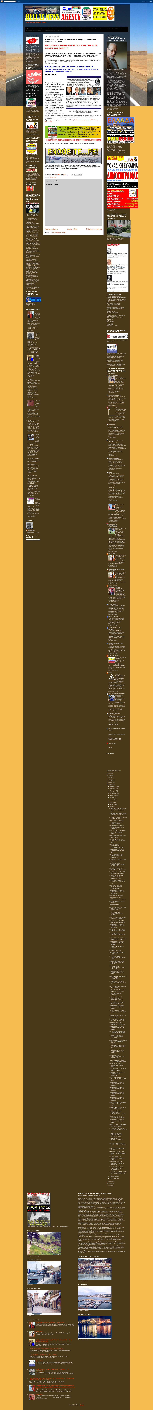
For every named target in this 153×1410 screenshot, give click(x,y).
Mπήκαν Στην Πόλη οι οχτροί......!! (114, 714)
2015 (109, 782)
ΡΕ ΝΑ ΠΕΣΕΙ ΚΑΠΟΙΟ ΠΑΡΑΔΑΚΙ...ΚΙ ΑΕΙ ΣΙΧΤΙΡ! (117, 1023)
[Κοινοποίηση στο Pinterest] (81, 175)
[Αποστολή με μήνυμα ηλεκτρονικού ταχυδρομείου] (75, 175)
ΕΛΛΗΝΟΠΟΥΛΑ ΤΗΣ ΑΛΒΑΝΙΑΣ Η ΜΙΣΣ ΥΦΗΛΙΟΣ (43, 1354)
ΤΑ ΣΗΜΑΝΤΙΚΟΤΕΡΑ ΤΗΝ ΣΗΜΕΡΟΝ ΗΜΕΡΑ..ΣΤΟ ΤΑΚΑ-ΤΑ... (116, 943)
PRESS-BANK (112, 553)
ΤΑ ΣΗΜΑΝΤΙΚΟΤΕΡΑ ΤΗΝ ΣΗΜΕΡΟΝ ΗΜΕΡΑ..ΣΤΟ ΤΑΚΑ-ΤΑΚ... (116, 892)
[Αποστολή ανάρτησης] (71, 174)
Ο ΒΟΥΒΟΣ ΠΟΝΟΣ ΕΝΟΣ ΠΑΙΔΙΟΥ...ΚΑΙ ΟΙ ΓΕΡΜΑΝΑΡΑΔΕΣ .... (33, 460)
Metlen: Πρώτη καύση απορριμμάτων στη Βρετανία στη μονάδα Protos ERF (116, 475)
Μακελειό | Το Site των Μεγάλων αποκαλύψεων (115, 738)
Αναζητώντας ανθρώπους (113, 313)
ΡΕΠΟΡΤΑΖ (53, 177)
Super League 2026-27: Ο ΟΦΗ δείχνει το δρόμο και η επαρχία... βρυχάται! (116, 427)
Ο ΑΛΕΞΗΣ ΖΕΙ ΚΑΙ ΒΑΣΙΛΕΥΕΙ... (33, 421)
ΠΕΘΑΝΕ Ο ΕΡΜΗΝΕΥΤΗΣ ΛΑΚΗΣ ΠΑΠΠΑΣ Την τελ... (117, 921)
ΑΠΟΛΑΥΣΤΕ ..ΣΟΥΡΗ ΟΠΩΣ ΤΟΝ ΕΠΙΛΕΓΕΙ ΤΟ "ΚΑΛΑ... (117, 930)
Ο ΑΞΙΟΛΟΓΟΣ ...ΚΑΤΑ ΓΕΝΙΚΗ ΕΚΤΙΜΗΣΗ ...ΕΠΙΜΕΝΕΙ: (117, 872)
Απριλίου (112, 804)
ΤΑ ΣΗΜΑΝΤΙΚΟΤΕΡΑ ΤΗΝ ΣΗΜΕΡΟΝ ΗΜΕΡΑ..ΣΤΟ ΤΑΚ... (116, 851)
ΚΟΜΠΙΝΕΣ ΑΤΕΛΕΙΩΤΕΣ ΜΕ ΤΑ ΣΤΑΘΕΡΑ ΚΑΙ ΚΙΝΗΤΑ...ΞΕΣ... (118, 977)
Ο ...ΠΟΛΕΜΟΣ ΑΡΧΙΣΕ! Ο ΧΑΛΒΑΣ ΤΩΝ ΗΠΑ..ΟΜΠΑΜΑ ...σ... (118, 1130)
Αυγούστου (113, 795)
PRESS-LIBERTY (113, 616)
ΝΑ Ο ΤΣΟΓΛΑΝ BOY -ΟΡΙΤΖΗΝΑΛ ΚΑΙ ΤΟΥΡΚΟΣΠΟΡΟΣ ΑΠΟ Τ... (117, 846)
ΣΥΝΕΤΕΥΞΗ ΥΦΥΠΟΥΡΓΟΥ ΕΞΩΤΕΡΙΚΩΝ (117, 953)
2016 (109, 780)
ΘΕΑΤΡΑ (109, 320)
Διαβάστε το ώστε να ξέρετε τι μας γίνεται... (117, 902)
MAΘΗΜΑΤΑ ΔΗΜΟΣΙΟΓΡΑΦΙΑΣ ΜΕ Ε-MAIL (77, 28)
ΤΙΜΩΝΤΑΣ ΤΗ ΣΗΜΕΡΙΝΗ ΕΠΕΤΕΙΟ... (116, 947)
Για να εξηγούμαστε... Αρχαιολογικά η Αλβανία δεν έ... (117, 934)
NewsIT (110, 472)
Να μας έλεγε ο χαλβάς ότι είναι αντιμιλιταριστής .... (117, 860)
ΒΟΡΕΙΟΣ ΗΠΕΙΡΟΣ (112, 325)
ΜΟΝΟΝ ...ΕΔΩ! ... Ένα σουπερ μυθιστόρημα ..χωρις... (117, 1125)
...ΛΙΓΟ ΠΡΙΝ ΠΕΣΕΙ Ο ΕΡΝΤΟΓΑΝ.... (115, 994)
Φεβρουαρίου (113, 1176)
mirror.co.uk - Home (113, 407)
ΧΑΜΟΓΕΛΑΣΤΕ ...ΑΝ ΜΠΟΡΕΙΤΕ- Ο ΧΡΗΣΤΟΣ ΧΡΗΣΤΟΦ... (116, 1158)
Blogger (82, 1405)
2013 (109, 1181)
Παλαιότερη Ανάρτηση (94, 229)
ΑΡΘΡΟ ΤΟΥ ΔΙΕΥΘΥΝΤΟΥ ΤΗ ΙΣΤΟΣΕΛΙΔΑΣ (117, 1016)
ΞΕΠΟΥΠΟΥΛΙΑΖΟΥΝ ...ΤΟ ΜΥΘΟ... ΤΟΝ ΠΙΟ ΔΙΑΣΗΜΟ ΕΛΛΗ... (117, 1153)
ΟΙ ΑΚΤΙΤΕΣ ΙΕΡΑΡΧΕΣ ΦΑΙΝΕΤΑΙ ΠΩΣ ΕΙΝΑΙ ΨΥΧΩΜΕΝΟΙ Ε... (115, 887)
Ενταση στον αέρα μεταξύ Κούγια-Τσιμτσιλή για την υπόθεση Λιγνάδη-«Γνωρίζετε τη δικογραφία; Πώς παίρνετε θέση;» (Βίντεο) (116, 509)
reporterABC (31, 530)
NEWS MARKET (92, 28)
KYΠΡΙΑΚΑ (110, 323)
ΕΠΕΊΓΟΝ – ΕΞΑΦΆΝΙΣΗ (37, 402)
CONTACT (63, 28)
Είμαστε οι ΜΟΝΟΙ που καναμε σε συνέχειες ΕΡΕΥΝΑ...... (117, 917)
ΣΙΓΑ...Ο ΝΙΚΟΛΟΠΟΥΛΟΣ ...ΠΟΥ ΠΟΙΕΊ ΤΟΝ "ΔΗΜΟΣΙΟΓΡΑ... (116, 1168)
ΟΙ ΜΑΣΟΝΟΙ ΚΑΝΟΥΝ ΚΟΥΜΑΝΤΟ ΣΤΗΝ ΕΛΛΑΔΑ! (37, 315)
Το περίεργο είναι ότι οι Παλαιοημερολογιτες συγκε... (117, 898)
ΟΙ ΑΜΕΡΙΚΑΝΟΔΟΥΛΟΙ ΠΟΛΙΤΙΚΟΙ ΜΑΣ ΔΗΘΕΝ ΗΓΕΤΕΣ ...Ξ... (116, 1065)
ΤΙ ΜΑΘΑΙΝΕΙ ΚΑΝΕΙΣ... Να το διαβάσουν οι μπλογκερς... (117, 990)
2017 (109, 777)
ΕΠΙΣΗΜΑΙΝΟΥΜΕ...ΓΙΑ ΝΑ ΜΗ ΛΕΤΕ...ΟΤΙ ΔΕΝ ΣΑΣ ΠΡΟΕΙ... (117, 832)
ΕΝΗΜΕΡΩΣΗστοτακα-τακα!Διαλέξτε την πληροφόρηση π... (117, 882)
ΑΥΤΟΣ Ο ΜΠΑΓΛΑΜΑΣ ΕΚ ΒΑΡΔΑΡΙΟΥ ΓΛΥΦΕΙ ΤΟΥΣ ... (117, 1012)
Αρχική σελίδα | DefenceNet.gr (116, 734)
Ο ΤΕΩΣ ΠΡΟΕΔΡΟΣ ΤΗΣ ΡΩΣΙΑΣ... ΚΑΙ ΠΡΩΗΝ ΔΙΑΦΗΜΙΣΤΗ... (116, 1036)
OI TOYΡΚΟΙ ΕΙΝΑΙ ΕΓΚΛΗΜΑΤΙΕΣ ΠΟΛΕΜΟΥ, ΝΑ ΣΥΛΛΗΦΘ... (117, 864)
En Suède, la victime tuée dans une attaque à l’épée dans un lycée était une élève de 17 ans (117, 398)
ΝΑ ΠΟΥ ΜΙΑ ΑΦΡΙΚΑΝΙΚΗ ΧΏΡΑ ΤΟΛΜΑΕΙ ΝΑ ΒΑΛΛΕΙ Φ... (117, 982)
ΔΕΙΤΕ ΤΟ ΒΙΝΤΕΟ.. (114, 905)
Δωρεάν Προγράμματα (112, 307)
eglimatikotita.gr (112, 503)
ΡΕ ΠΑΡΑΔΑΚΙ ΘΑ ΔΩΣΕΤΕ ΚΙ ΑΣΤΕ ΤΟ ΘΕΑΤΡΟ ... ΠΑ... (117, 1108)
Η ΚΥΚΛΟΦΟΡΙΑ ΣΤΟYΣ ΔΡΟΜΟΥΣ (116, 299)
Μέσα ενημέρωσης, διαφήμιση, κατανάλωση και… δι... (117, 1002)
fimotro (110, 672)
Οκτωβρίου (113, 791)
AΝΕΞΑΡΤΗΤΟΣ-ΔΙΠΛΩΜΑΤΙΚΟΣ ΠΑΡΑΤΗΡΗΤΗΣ (112, 525)
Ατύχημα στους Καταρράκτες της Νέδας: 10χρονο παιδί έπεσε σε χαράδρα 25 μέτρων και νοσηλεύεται (117, 444)
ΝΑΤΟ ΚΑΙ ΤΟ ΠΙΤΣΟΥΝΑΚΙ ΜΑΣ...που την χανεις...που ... (118, 1020)
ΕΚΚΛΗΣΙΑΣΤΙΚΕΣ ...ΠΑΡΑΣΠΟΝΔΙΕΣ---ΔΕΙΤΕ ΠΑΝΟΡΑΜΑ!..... (117, 1057)
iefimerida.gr (111, 424)
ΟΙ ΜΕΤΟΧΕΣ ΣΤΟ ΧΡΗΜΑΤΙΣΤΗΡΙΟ (116, 298)
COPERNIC (110, 315)
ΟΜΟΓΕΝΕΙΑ (110, 324)
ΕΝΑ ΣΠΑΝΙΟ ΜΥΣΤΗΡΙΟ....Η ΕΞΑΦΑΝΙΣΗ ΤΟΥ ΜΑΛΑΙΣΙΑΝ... (117, 1074)
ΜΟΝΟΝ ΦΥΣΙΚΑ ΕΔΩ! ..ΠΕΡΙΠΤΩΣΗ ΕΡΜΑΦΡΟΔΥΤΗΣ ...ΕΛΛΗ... (117, 1112)
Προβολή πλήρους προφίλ (32, 532)
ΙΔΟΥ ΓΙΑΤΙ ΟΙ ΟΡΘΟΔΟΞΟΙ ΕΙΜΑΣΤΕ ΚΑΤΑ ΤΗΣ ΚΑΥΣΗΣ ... (118, 1145)
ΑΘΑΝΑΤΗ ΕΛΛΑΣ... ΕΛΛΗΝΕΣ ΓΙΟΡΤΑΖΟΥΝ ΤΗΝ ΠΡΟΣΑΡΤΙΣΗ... (117, 908)
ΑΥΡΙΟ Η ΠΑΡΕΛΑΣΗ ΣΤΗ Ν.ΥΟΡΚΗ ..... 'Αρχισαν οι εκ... (118, 868)
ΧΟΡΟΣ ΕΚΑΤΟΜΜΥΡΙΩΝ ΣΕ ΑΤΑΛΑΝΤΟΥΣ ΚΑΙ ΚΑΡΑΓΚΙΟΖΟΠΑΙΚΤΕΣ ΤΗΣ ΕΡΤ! (33, 382)
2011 (109, 1185)
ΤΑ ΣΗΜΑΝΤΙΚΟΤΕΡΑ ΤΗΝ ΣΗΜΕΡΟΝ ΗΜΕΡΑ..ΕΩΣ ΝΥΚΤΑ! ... (116, 972)
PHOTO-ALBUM (101, 28)
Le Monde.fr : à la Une (114, 395)
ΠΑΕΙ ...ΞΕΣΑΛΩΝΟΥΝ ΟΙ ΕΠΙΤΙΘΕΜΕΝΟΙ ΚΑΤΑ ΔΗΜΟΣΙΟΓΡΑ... (116, 856)
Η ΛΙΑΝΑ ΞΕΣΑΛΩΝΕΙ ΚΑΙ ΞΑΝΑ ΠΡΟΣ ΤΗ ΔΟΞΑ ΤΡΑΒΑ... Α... (118, 938)
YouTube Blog (112, 743)
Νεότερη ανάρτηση (51, 229)
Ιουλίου (112, 797)
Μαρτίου (112, 806)
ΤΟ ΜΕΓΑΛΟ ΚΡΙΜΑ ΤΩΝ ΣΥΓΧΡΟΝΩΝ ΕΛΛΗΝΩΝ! (116, 1116)
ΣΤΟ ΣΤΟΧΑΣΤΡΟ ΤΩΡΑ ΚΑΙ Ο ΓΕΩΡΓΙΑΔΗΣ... (117, 836)
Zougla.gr (111, 487)
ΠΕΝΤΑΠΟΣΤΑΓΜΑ (113, 724)
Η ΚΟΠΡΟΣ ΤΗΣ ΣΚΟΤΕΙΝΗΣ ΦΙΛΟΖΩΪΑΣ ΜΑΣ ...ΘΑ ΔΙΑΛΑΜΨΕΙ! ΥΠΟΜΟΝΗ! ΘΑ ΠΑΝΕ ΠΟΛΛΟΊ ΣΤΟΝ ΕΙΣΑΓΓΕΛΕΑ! (33, 480)
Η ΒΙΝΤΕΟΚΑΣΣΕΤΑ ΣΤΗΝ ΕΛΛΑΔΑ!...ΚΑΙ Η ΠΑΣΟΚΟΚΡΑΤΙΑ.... (116, 877)
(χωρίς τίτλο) (39, 1331)
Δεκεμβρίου (113, 786)
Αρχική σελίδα (29, 28)
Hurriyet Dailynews (113, 458)
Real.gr (110, 747)
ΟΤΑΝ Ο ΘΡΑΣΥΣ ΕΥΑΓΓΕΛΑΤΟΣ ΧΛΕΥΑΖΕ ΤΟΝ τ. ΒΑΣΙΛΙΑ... (117, 967)
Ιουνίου (112, 800)
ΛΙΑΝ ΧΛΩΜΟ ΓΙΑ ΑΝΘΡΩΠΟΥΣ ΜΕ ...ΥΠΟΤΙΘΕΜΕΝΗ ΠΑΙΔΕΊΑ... (118, 1041)
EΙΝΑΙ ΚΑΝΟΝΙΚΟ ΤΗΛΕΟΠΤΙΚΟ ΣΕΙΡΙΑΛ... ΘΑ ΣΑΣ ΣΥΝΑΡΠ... (118, 1104)
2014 (109, 784)
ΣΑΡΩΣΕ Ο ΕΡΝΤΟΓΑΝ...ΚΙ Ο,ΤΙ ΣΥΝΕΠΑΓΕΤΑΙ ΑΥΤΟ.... (118, 818)
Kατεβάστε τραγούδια (112, 312)
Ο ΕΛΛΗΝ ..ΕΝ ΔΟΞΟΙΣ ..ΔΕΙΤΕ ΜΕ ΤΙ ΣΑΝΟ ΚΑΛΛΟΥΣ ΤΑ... (117, 1172)
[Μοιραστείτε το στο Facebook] (80, 175)
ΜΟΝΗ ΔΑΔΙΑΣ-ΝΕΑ (113, 656)
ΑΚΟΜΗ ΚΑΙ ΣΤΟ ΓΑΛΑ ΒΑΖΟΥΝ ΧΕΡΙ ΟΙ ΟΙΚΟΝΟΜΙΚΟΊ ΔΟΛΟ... (116, 998)
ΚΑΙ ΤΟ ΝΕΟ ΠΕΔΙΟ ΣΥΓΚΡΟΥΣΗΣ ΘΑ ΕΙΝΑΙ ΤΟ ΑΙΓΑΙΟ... (117, 957)
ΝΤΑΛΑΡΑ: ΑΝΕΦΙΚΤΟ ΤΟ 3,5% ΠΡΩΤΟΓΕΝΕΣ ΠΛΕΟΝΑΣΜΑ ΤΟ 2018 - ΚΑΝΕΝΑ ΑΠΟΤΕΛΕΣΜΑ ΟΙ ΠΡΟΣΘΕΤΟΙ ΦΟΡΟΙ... (116, 678)
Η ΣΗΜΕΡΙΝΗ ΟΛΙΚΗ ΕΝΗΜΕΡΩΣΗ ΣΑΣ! (34, 30)
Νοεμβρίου (113, 788)
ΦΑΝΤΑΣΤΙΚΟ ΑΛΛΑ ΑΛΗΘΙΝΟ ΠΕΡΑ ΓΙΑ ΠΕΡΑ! (117, 1069)
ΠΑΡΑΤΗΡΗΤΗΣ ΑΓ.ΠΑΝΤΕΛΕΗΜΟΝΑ (114, 586)
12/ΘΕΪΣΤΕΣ (110, 319)
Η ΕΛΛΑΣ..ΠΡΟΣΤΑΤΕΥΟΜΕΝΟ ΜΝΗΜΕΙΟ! (116, 28)
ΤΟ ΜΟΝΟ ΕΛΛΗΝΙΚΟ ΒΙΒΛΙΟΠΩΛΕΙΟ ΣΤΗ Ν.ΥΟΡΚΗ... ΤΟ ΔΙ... (115, 1135)
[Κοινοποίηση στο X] (78, 175)
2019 (109, 773)
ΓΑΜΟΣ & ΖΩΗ (112, 604)
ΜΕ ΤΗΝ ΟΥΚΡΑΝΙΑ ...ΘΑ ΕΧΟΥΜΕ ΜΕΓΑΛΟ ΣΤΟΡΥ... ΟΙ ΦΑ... (117, 841)
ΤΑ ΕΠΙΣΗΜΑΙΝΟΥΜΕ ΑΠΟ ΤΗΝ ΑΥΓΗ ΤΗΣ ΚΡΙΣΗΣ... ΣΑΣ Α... (118, 814)
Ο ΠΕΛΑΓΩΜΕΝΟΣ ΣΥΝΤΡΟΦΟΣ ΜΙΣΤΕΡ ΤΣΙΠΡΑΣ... (116, 913)
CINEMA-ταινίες (111, 311)
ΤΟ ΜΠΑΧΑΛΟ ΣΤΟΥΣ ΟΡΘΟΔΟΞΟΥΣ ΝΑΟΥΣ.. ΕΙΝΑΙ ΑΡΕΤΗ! (116, 1140)
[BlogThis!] (76, 175)
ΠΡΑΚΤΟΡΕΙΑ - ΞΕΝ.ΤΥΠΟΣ (52, 28)
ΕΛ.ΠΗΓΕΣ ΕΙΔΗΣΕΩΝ (39, 28)
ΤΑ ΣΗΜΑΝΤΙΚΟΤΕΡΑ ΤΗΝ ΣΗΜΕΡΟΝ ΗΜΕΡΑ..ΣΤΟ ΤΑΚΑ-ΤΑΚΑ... (116, 827)
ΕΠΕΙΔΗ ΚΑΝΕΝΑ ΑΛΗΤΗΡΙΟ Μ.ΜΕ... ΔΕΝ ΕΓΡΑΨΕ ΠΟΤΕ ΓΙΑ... (117, 1079)
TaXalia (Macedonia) (113, 375)
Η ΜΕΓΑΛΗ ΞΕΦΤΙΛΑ (115, 950)
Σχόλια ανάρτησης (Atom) (58, 232)
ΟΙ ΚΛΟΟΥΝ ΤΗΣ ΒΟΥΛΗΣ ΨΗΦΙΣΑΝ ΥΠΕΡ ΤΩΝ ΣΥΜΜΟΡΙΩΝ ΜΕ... (116, 822)
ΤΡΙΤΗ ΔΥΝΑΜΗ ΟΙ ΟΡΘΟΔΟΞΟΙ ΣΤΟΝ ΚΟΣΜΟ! (37, 502)
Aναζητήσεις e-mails (112, 316)
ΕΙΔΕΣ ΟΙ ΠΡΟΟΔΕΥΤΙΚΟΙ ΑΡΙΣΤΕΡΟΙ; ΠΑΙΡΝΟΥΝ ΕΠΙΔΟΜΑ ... (116, 962)
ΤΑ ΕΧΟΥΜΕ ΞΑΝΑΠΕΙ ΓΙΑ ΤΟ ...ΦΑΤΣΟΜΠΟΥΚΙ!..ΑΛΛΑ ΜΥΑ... (117, 1047)
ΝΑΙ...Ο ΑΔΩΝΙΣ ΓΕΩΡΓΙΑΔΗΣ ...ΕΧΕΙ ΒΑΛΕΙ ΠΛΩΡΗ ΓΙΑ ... (117, 1032)
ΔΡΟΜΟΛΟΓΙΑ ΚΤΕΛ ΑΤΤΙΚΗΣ (115, 317)
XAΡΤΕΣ (109, 306)
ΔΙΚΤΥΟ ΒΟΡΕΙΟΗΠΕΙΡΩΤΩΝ (116, 693)
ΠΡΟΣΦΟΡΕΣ (110, 321)
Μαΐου (111, 802)
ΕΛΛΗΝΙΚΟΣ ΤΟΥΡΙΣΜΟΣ (114, 303)
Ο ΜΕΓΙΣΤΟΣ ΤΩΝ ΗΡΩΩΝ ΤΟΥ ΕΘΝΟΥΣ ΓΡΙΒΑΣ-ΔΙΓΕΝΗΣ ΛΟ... (117, 810)
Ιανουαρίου (113, 1178)
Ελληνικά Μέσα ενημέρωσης (114, 296)
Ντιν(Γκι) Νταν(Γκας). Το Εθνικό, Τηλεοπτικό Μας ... (117, 986)
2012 (109, 1183)
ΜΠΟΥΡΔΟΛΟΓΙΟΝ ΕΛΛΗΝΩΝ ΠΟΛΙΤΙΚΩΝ (54, 30)
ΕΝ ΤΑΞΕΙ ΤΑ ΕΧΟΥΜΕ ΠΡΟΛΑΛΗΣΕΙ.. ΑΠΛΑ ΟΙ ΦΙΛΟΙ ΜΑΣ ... (116, 1163)
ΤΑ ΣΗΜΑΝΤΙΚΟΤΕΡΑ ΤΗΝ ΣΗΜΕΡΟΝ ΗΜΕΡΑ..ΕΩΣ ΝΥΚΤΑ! (116, 1094)
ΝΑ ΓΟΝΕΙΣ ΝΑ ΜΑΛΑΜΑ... (116, 895)
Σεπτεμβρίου (113, 793)
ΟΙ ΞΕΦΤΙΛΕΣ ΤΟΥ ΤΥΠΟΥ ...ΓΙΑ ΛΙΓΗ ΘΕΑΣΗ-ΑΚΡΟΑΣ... (118, 1060)
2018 (109, 775)
